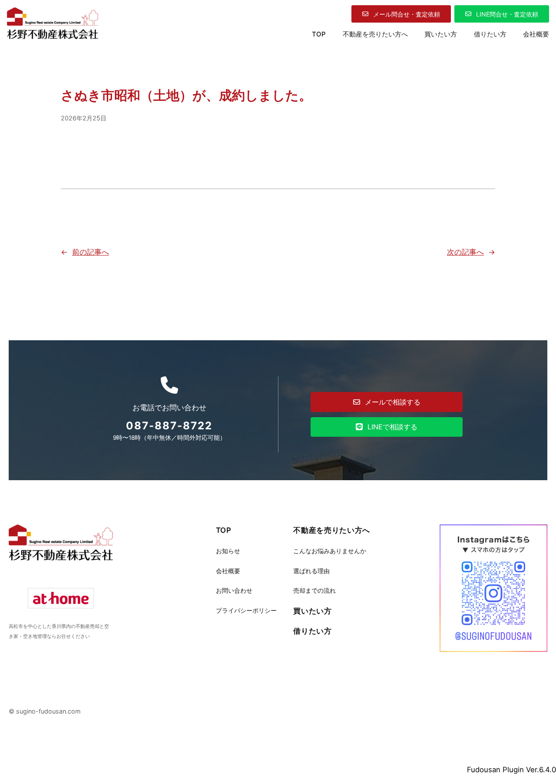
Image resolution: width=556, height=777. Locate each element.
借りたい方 (312, 631)
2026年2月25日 (83, 118)
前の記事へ (90, 252)
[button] (401, 14)
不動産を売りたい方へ (331, 530)
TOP (319, 34)
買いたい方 (312, 611)
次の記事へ (465, 252)
